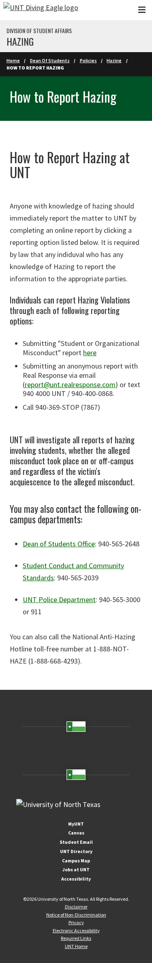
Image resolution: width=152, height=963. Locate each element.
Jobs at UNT (76, 869)
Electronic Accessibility (76, 930)
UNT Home (76, 946)
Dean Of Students (50, 60)
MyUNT (76, 824)
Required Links (76, 938)
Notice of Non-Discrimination (76, 915)
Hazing (20, 41)
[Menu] (142, 10)
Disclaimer (76, 907)
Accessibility (76, 879)
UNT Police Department (59, 599)
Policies (88, 60)
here (89, 352)
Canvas (76, 833)
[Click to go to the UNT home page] (40, 10)
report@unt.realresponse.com (70, 384)
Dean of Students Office (59, 543)
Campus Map (76, 861)
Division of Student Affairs (39, 31)
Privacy (76, 922)
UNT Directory (76, 851)
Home (13, 60)
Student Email (76, 842)
